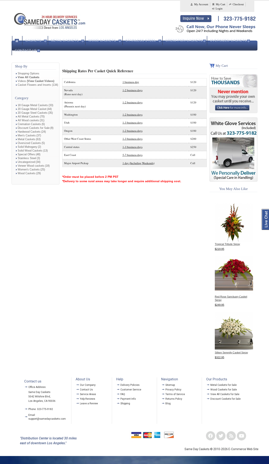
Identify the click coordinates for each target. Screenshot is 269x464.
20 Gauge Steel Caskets (32, 112)
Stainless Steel (140, 40)
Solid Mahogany (27, 146)
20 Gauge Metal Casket (32, 109)
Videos (36, 81)
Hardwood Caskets (29, 131)
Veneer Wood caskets (31, 165)
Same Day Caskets (39, 392)
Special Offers (26, 154)
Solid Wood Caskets (30, 150)
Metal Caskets (65, 40)
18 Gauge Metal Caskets (33, 105)
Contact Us (26, 50)
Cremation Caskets (184, 40)
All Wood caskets (28, 120)
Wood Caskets (102, 40)
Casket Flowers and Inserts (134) (38, 84)
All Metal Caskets (28, 116)
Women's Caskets (29, 169)
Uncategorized (26, 161)
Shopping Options (28, 73)
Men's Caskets (27, 135)
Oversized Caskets (228, 40)
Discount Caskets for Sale (34, 127)
